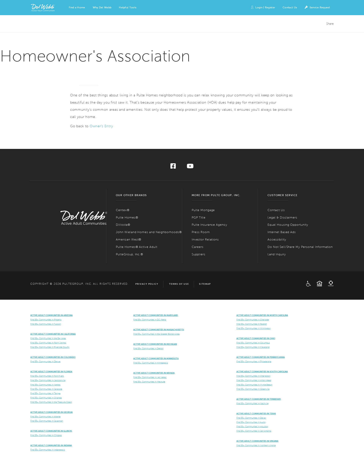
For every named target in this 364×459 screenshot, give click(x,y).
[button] (77, 7)
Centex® (122, 210)
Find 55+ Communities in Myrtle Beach (254, 385)
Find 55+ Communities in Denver (45, 361)
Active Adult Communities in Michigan (155, 344)
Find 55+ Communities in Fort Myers (47, 376)
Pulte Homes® (127, 217)
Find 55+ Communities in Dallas (251, 418)
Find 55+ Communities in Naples (45, 385)
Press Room (201, 232)
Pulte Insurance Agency (209, 224)
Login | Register (265, 7)
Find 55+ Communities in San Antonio (253, 431)
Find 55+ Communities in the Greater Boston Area (156, 334)
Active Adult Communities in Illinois (51, 431)
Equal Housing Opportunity (288, 224)
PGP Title (199, 217)
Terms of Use (179, 284)
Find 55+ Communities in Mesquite (149, 381)
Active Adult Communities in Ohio (255, 338)
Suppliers (198, 254)
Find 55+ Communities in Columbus (253, 343)
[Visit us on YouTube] (190, 167)
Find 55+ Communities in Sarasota (46, 389)
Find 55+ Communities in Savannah (46, 421)
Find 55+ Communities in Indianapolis (47, 450)
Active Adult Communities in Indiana (51, 445)
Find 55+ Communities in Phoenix (45, 319)
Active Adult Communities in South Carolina (262, 371)
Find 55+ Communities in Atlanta (45, 416)
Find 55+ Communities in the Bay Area (48, 338)
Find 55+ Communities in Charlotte (252, 319)
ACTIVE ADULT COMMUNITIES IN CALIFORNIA (53, 334)
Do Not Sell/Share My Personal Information (300, 246)
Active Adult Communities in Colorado (52, 357)
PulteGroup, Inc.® (129, 254)
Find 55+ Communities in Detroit (148, 348)
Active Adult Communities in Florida (51, 371)
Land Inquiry (277, 254)
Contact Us (290, 7)
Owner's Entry (101, 126)
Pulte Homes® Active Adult (136, 246)
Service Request (320, 7)
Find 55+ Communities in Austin (251, 422)
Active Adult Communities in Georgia (51, 412)
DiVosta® (123, 224)
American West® (128, 239)
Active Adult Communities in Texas (256, 413)
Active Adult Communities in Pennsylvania (260, 357)
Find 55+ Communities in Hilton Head (253, 380)
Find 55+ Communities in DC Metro (149, 319)
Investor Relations (205, 239)
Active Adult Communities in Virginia (257, 441)
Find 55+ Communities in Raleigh (251, 324)
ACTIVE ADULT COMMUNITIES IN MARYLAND (155, 315)
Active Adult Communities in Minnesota (156, 358)
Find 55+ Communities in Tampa (45, 393)
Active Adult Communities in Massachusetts (158, 330)
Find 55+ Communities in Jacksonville (47, 380)
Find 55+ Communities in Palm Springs (48, 343)
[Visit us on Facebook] (173, 167)
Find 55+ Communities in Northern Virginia (256, 445)
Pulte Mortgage (203, 210)
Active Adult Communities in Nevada (154, 373)
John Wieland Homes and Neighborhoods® (149, 232)
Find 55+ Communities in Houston (252, 426)
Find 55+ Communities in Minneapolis (150, 363)
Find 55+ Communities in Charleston (253, 376)
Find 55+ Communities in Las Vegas (149, 377)
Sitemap (205, 284)
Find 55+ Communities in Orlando (46, 398)
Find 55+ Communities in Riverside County (49, 347)
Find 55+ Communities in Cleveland (252, 347)
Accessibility (277, 239)
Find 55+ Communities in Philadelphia (253, 361)
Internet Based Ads (282, 232)
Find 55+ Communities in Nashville (252, 403)
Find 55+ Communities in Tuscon (45, 324)
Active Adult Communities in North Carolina (262, 315)
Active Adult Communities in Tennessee (258, 399)
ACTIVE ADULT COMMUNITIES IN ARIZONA (51, 315)
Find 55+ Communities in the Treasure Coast (51, 402)
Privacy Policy (146, 284)
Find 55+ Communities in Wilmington (253, 328)
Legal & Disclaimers (282, 217)
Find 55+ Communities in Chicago (46, 435)
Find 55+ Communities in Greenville (252, 389)
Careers (197, 246)
